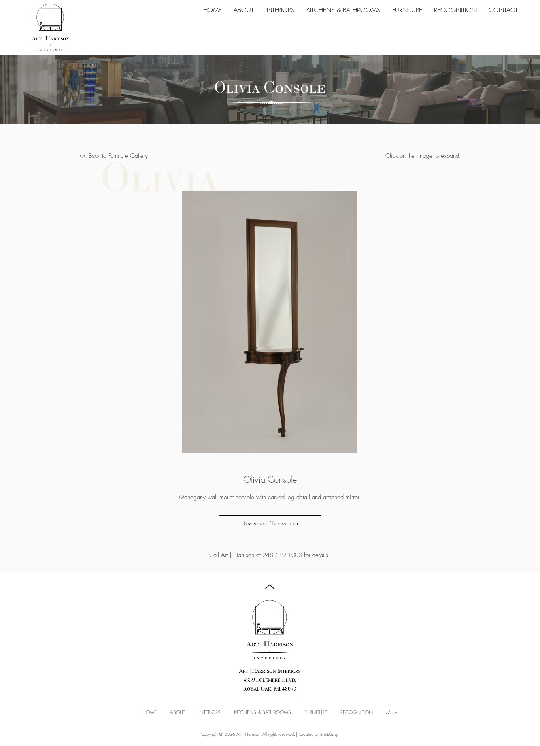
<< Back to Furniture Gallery (113, 156)
